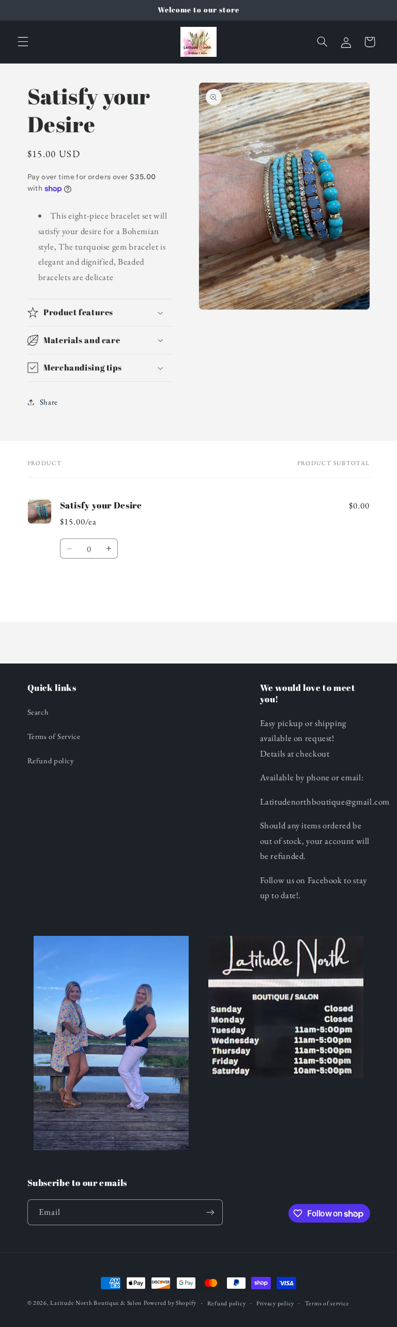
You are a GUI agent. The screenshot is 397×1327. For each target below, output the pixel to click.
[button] (23, 42)
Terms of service (327, 1303)
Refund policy (50, 760)
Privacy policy (275, 1303)
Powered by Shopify (170, 1302)
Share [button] (49, 402)
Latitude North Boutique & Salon (96, 1302)
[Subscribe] (210, 1212)
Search (38, 712)
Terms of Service (54, 736)
